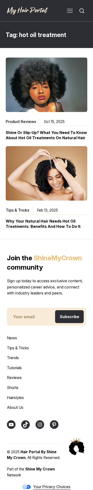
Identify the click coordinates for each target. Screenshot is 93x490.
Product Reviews (21, 121)
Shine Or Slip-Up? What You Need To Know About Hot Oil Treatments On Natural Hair (46, 135)
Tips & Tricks (17, 210)
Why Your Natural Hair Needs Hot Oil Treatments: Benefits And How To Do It (43, 224)
